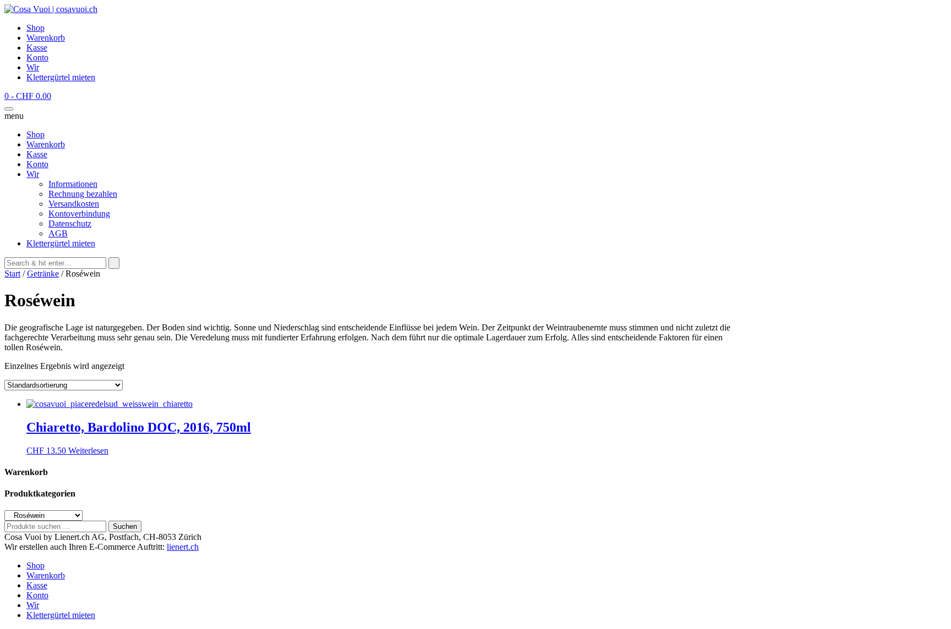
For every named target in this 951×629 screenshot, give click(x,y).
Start (12, 273)
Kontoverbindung (79, 213)
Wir (32, 67)
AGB (58, 233)
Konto (37, 57)
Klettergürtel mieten (60, 77)
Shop (35, 27)
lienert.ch (183, 546)
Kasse (36, 47)
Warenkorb (45, 37)
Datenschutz (69, 223)
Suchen (125, 526)
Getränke (43, 273)
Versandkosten (73, 203)
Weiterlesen (88, 450)
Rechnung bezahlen (82, 193)
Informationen (72, 184)
